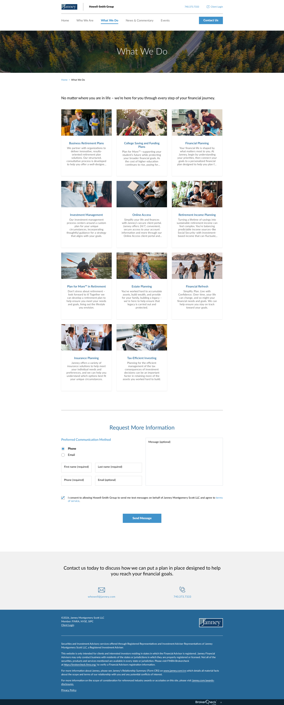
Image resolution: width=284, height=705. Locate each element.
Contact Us (210, 20)
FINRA (75, 621)
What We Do (109, 20)
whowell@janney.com (101, 597)
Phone (72, 448)
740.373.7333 (182, 597)
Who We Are (84, 20)
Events (165, 20)
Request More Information (142, 428)
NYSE (84, 621)
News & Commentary (139, 20)
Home (65, 20)
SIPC (90, 621)
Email (71, 454)
